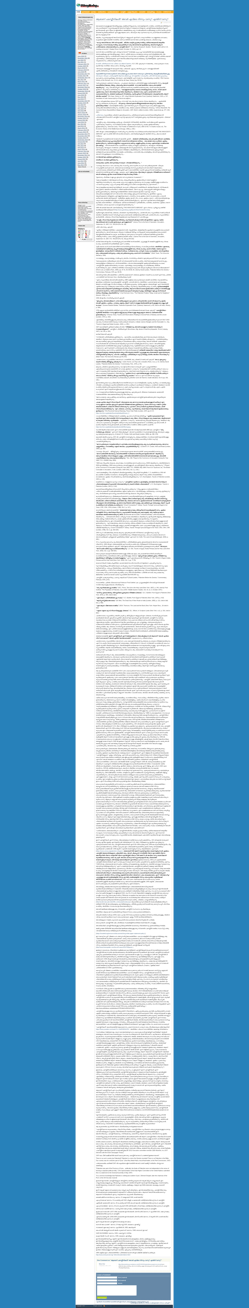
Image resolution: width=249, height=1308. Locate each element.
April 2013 (81, 147)
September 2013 (83, 139)
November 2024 (83, 58)
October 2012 (82, 157)
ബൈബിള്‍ (142, 12)
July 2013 (81, 143)
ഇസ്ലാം (93, 12)
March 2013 (81, 149)
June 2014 (81, 122)
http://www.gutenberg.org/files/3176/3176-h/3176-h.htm (132, 210)
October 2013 (82, 138)
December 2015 (83, 101)
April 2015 (81, 110)
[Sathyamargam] (87, 7)
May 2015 (81, 108)
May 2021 (81, 62)
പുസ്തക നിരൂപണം (132, 12)
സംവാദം (159, 12)
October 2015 (82, 103)
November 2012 (83, 155)
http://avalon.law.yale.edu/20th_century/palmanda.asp (113, 902)
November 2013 (83, 136)
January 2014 (82, 132)
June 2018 (81, 72)
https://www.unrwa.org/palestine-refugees (109, 851)
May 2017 (81, 79)
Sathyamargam (89, 1305)
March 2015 (81, 112)
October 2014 (82, 118)
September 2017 (83, 77)
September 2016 (83, 91)
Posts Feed (108, 1305)
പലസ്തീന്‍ (123, 12)
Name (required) (122, 1277)
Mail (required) (122, 1280)
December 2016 (83, 87)
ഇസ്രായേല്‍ (85, 12)
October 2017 (82, 75)
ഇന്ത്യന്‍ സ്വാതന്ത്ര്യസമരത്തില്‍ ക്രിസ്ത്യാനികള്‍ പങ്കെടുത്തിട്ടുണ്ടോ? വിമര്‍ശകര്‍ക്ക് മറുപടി (122, 1301)
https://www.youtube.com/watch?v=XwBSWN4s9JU (112, 1029)
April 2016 (81, 99)
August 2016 (81, 93)
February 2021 (82, 64)
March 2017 (81, 81)
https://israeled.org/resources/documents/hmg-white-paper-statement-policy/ (120, 933)
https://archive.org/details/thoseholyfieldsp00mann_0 (112, 413)
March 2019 (81, 68)
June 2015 (81, 106)
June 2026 (81, 56)
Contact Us (167, 12)
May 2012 (81, 165)
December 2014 (83, 116)
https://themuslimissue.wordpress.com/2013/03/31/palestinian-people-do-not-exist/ (140, 1264)
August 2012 (81, 159)
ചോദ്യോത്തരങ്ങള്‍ (113, 12)
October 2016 (82, 89)
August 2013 (81, 141)
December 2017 (83, 74)
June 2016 (81, 95)
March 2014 (81, 128)
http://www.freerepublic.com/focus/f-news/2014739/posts (114, 947)
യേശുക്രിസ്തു (151, 12)
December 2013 (83, 134)
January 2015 (82, 114)
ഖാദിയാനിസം (102, 12)
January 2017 (82, 85)
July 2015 (81, 105)
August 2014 (81, 120)
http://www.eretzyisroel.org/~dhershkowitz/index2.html (113, 1255)
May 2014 (81, 124)
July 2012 (81, 161)
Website (120, 1283)
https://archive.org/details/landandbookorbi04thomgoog (113, 427)
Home (78, 12)
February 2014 (82, 130)
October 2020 (82, 66)
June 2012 (81, 163)
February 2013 (82, 151)
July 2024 (81, 60)
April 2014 (81, 126)
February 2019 (82, 70)
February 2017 (82, 83)
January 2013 (82, 153)
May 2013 (81, 145)
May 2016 (81, 97)
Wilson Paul (102, 1264)
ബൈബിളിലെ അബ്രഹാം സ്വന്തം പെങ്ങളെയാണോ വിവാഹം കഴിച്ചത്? (150, 1303)
